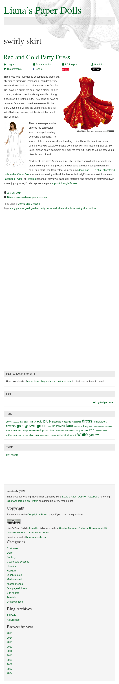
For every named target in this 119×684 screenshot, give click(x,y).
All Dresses (13, 619)
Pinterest (31, 179)
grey (49, 426)
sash (15, 435)
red (55, 208)
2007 (9, 669)
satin (20, 435)
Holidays (12, 570)
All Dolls (11, 615)
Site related (13, 593)
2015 (9, 633)
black (38, 421)
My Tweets (12, 455)
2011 (9, 651)
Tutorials (11, 597)
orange (25, 431)
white (82, 434)
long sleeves (99, 426)
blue (47, 421)
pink (51, 430)
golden (35, 208)
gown (30, 425)
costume (66, 421)
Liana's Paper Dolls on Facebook (80, 496)
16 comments (14, 69)
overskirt (35, 430)
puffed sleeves (71, 430)
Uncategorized (15, 601)
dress (87, 421)
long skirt (88, 426)
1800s (9, 422)
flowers (11, 426)
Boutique (56, 421)
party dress (46, 208)
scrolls (25, 435)
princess (60, 430)
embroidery (100, 421)
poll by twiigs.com (102, 402)
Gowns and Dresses (29, 203)
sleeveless (44, 435)
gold (27, 208)
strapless (70, 208)
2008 (9, 664)
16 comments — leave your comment (27, 197)
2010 (9, 655)
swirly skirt (82, 208)
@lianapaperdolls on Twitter (22, 501)
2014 (9, 637)
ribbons (99, 431)
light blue (78, 426)
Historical (12, 566)
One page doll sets (17, 588)
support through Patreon (65, 183)
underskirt (63, 435)
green (41, 426)
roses (105, 431)
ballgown (16, 422)
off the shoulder (14, 430)
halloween (58, 426)
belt (31, 422)
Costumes (76, 422)
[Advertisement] (30, 241)
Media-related (14, 579)
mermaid (108, 426)
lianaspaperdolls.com (36, 537)
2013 (9, 642)
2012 (9, 646)
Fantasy (11, 557)
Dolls (10, 552)
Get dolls (98, 64)
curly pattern (17, 208)
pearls (45, 431)
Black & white (43, 64)
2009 (9, 660)
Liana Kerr (34, 528)
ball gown (24, 422)
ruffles (9, 435)
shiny (61, 208)
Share (39, 69)
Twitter (19, 179)
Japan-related (14, 575)
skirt (37, 435)
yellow (92, 208)
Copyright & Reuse (37, 514)
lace (69, 426)
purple (83, 430)
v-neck (73, 435)
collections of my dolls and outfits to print (49, 381)
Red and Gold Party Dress (37, 57)
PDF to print (71, 64)
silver (31, 435)
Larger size (12, 64)
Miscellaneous (15, 584)
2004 (9, 673)
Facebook (9, 179)
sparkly (53, 435)
